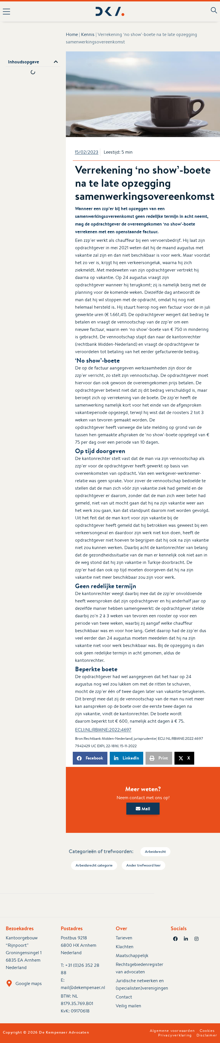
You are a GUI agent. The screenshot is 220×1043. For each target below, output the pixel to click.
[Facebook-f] (175, 938)
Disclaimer (207, 1035)
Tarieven (124, 938)
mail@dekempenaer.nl (83, 987)
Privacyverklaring (175, 1035)
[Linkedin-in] (185, 938)
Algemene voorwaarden (172, 1030)
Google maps (28, 983)
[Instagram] (196, 938)
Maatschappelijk (132, 955)
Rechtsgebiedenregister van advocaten (137, 968)
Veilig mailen (128, 1006)
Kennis (88, 34)
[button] (44, 11)
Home (72, 34)
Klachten (124, 947)
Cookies (207, 1030)
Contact (124, 997)
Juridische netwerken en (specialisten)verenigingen (137, 984)
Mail (145, 808)
